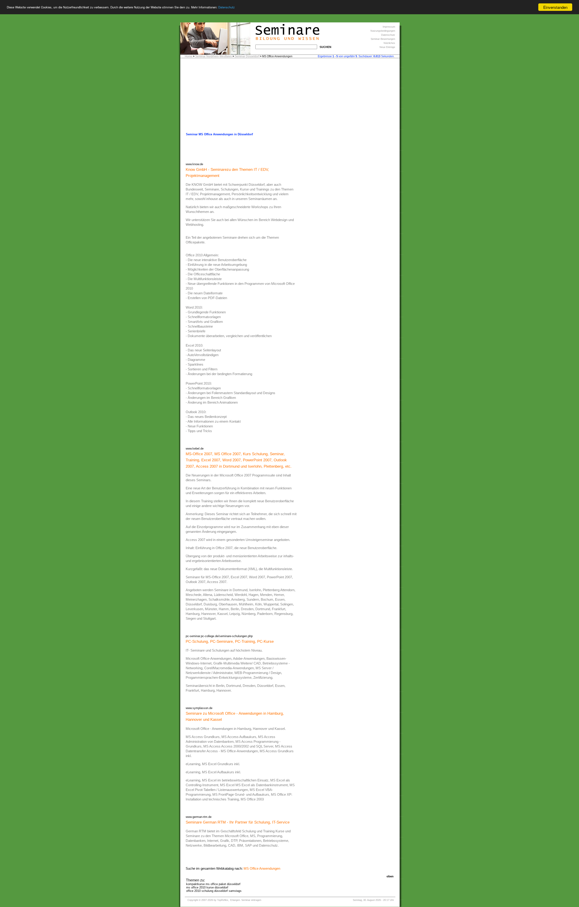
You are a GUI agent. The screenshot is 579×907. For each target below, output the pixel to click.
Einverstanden (555, 7)
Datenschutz (226, 7)
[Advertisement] (290, 96)
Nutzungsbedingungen (382, 30)
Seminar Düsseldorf (247, 56)
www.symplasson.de (199, 708)
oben (390, 876)
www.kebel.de (195, 448)
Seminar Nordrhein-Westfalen (213, 56)
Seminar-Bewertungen (383, 39)
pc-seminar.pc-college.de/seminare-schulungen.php (219, 636)
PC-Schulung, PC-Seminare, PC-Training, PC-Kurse (230, 641)
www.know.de (194, 164)
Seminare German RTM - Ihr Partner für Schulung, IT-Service (238, 822)
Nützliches (389, 43)
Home (188, 56)
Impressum (389, 26)
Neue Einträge (387, 47)
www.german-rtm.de (198, 817)
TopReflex (222, 900)
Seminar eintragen (251, 900)
